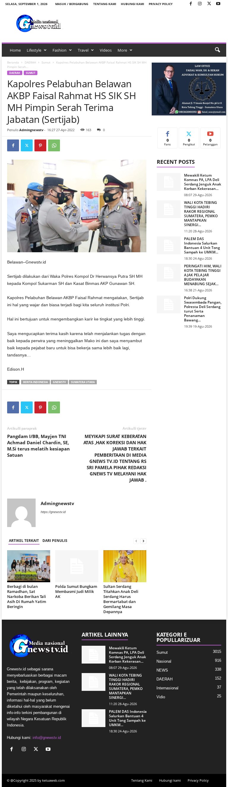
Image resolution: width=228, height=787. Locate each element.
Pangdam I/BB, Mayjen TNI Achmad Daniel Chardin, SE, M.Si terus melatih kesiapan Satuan (38, 445)
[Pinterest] (40, 145)
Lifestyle (34, 50)
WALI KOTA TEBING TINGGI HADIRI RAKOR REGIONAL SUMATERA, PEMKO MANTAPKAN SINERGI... (201, 213)
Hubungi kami (132, 4)
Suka (167, 132)
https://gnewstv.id (53, 512)
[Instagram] (199, 4)
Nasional (163, 661)
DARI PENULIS (54, 540)
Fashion (59, 50)
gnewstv (59, 382)
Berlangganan (210, 134)
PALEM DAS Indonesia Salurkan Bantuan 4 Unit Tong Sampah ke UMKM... (202, 245)
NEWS (162, 670)
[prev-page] (136, 541)
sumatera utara (83, 382)
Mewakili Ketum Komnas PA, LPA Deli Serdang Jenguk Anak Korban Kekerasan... (202, 182)
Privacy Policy (160, 4)
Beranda (13, 62)
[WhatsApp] (54, 145)
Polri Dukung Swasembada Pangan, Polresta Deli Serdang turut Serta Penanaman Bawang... (202, 309)
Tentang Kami (104, 4)
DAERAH (30, 62)
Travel (83, 50)
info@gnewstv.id (47, 737)
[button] (217, 50)
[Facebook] (190, 4)
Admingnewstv (31, 130)
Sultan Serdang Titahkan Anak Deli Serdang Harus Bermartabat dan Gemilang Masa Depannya (120, 599)
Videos (106, 50)
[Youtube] (218, 4)
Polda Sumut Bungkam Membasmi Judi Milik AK (76, 591)
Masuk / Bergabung (71, 4)
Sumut (46, 62)
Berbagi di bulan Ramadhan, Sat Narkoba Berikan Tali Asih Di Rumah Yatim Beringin (26, 596)
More (122, 50)
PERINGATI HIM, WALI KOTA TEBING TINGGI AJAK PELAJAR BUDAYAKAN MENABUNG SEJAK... (202, 275)
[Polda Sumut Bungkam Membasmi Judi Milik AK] (76, 566)
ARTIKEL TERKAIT (24, 540)
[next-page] (143, 541)
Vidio (160, 697)
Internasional (167, 688)
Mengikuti (189, 132)
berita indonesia (35, 382)
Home (15, 50)
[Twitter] (209, 4)
